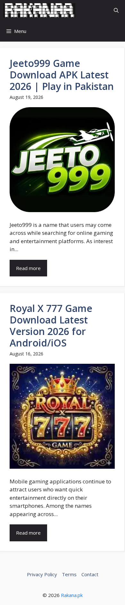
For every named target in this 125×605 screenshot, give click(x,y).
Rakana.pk (72, 595)
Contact (89, 574)
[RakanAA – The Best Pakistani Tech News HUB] (39, 10)
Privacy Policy (42, 574)
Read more (28, 268)
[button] (116, 10)
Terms (69, 574)
